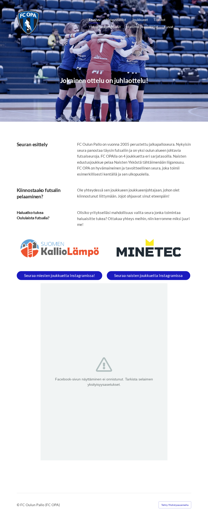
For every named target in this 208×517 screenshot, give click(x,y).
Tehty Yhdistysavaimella (174, 504)
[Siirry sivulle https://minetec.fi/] (148, 249)
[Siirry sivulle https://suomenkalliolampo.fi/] (59, 248)
